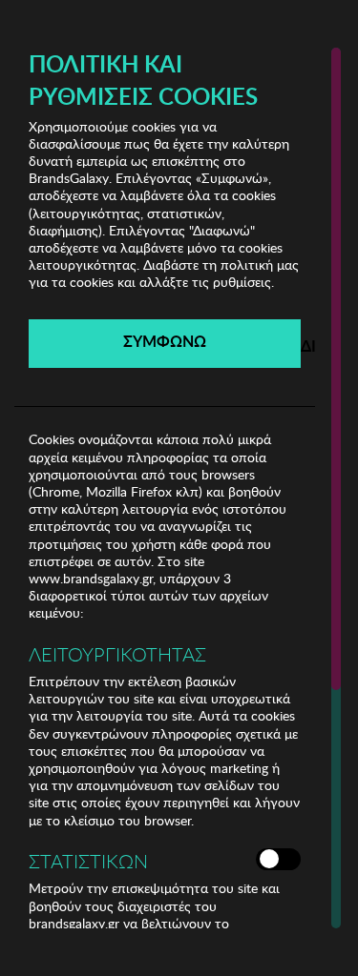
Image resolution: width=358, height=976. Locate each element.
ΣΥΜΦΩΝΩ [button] (164, 341)
